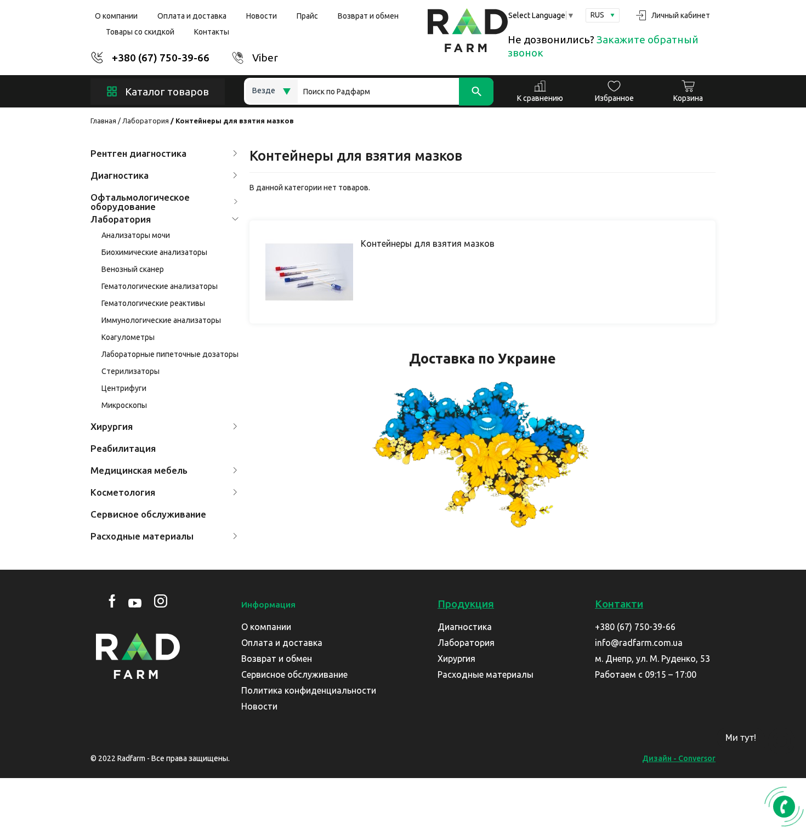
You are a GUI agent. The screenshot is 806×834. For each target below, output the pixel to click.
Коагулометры (128, 337)
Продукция (466, 604)
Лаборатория (145, 120)
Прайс (307, 16)
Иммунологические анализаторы (161, 320)
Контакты (211, 31)
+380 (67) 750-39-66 (160, 58)
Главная (103, 120)
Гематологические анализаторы (159, 286)
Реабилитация (123, 448)
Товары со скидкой (140, 31)
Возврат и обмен (368, 16)
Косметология (122, 492)
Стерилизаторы (130, 371)
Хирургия (111, 426)
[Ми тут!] (781, 741)
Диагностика (119, 175)
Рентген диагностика (138, 153)
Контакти (619, 604)
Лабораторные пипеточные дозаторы (170, 354)
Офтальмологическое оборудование (140, 201)
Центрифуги (123, 388)
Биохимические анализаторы (154, 252)
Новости (261, 16)
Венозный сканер (132, 269)
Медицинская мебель (139, 470)
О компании (116, 16)
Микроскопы (124, 405)
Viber (265, 58)
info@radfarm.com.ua (639, 643)
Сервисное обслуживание (148, 514)
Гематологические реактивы (153, 303)
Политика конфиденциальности (308, 690)
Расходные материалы (142, 536)
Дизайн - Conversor (679, 758)
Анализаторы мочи (135, 235)
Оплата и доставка (191, 16)
